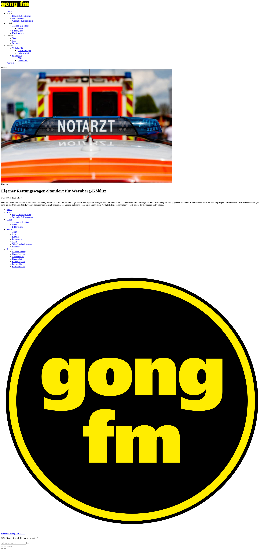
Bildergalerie (17, 31)
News (20, 28)
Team (14, 38)
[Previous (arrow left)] (2, 548)
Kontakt (10, 63)
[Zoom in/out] (10, 546)
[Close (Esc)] (2, 546)
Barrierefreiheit (18, 266)
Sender (10, 229)
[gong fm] (15, 6)
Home (9, 11)
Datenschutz (23, 60)
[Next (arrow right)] (5, 548)
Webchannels (18, 18)
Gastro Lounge (24, 50)
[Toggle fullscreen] (8, 546)
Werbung (16, 43)
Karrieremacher (19, 33)
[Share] (5, 546)
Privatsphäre (17, 264)
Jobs (14, 40)
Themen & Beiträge (20, 26)
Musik (9, 212)
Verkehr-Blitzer (18, 48)
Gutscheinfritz (24, 53)
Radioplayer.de (18, 261)
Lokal (9, 219)
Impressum (17, 55)
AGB (20, 58)
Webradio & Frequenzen (22, 21)
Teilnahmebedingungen (22, 244)
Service (10, 249)
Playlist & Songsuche (21, 16)
